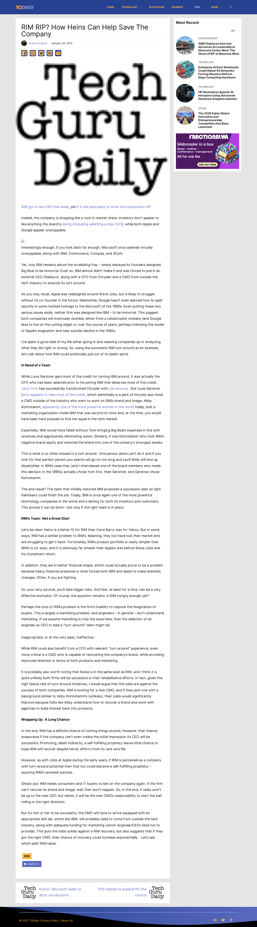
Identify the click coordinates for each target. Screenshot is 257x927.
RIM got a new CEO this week (45, 207)
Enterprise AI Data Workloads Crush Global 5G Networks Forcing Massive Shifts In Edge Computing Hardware (218, 72)
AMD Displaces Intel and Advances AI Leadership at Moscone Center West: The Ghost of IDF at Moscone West (218, 48)
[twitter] (41, 53)
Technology (130, 7)
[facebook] (24, 53)
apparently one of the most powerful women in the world (88, 407)
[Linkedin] (215, 920)
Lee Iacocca (118, 388)
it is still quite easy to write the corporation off (113, 207)
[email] (58, 53)
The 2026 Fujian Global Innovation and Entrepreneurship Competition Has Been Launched (213, 120)
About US (67, 920)
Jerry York (29, 388)
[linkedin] (50, 53)
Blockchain (156, 7)
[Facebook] (231, 920)
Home (110, 7)
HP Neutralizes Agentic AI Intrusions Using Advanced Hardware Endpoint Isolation (217, 95)
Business (177, 7)
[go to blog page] (233, 31)
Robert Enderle (38, 43)
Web (197, 7)
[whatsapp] (33, 53)
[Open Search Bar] (231, 7)
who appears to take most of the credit (54, 395)
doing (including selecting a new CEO (92, 224)
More (214, 7)
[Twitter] (223, 920)
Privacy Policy (50, 920)
